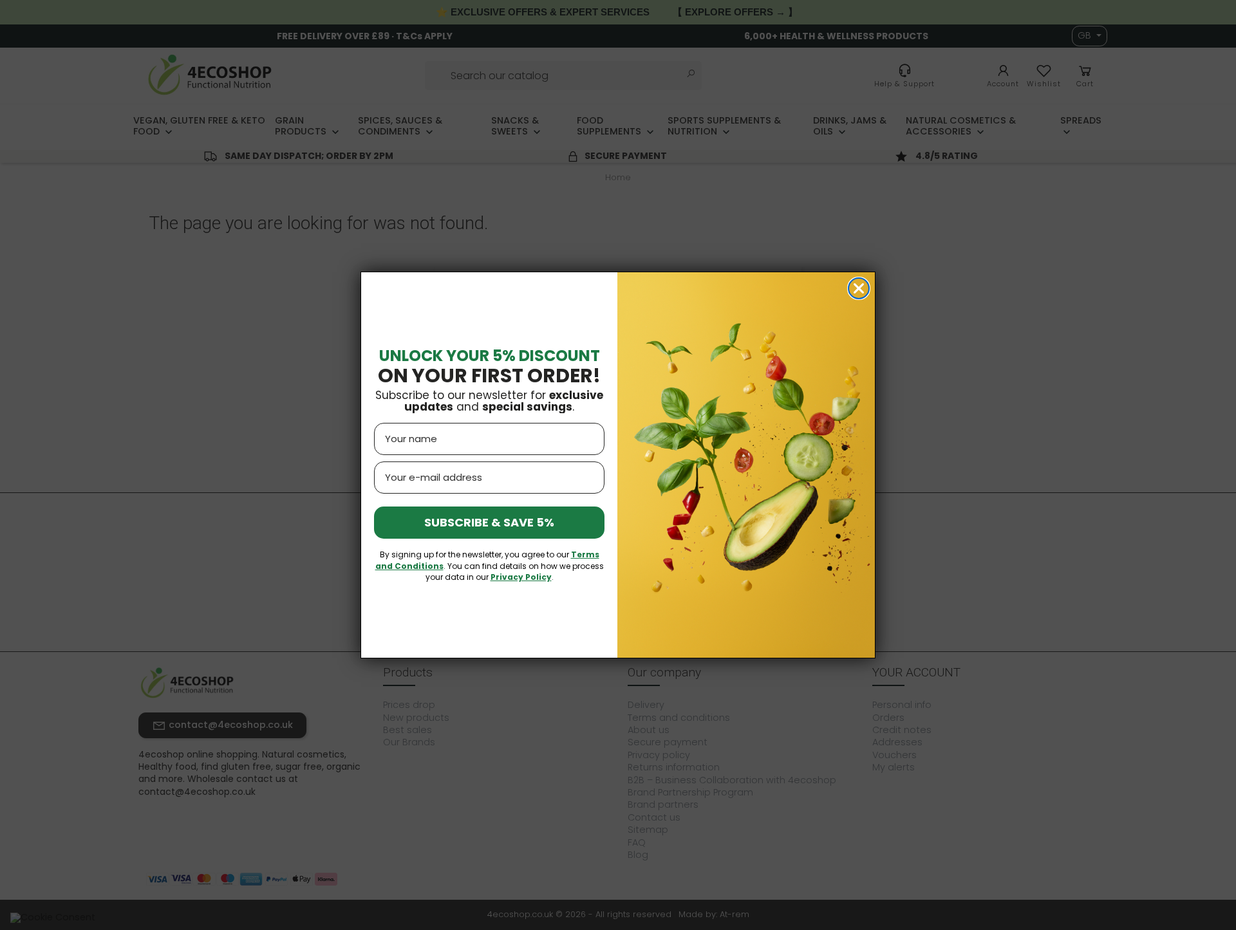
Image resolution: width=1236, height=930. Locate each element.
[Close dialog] (858, 288)
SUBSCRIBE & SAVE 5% (489, 522)
